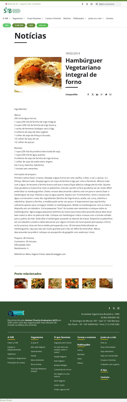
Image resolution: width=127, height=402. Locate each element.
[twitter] (87, 4)
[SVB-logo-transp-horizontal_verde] (12, 8)
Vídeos (80, 363)
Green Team (59, 385)
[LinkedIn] (97, 94)
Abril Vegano (59, 381)
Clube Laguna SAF (61, 389)
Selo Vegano (59, 361)
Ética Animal (36, 364)
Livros (79, 350)
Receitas (81, 354)
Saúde (33, 356)
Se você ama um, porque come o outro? (61, 349)
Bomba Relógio (60, 365)
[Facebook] (88, 94)
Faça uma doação (108, 347)
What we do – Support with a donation (24, 4)
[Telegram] (106, 94)
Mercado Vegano (38, 347)
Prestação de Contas (16, 362)
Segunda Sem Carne (62, 343)
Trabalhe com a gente (110, 364)
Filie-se (104, 343)
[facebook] (83, 4)
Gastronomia (36, 351)
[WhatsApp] (101, 94)
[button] (16, 283)
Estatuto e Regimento (17, 358)
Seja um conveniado (109, 356)
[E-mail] (110, 94)
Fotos (79, 358)
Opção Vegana (60, 356)
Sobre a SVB (13, 343)
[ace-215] (16, 311)
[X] (92, 94)
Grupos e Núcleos (108, 360)
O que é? (34, 343)
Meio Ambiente (37, 360)
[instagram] (92, 4)
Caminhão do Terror (62, 369)
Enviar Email (6, 400)
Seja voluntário (107, 351)
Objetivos (12, 354)
